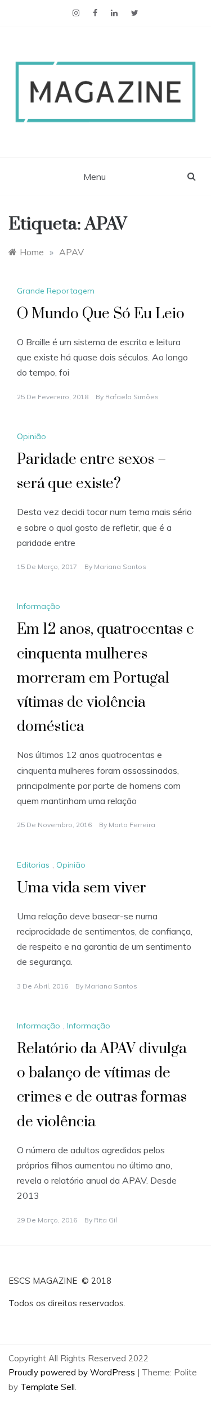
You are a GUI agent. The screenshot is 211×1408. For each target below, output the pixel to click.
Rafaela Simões (132, 396)
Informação (38, 606)
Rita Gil (105, 1220)
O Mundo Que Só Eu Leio (101, 314)
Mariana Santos (120, 566)
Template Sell (47, 1387)
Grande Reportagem (56, 291)
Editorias (33, 865)
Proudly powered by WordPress (72, 1372)
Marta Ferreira (132, 824)
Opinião (31, 436)
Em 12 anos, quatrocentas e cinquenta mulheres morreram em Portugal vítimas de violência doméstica (105, 678)
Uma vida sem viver (81, 888)
